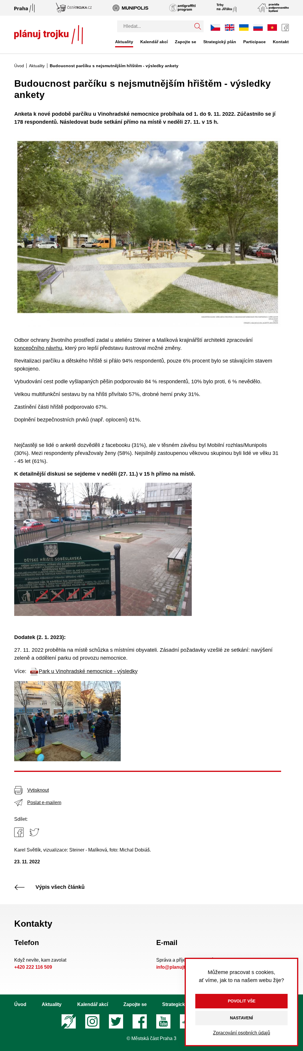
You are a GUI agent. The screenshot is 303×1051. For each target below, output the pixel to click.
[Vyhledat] (198, 26)
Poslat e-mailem (44, 802)
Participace (254, 41)
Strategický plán (219, 41)
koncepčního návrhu (38, 348)
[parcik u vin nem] (67, 721)
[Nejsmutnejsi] (103, 549)
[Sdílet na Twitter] (34, 832)
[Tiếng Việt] (272, 27)
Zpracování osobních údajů (241, 1032)
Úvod (19, 65)
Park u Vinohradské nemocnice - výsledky (88, 671)
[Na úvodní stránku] (48, 34)
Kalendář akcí (154, 41)
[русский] (258, 27)
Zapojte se (185, 41)
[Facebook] (285, 27)
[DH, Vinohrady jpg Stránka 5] (147, 232)
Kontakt (281, 41)
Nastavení (241, 1017)
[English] (229, 27)
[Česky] (215, 27)
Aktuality (124, 41)
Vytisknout (38, 790)
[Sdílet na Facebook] (19, 832)
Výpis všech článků (60, 887)
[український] (244, 27)
